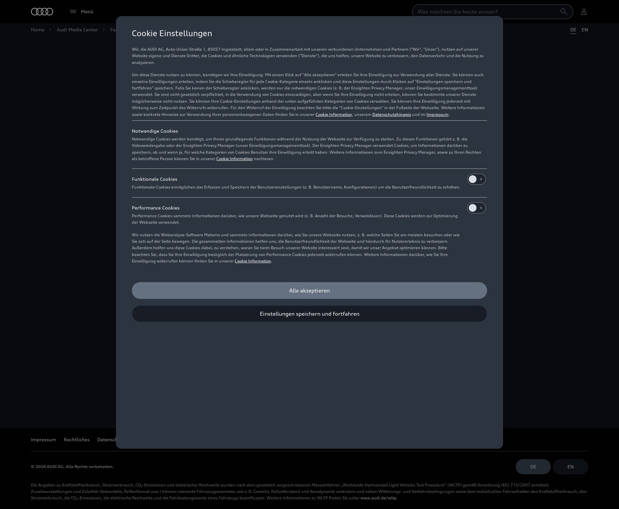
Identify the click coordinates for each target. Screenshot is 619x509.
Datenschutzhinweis (391, 114)
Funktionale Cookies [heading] (154, 179)
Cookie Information (334, 114)
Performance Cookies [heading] (156, 207)
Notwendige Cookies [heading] (155, 131)
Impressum (437, 114)
